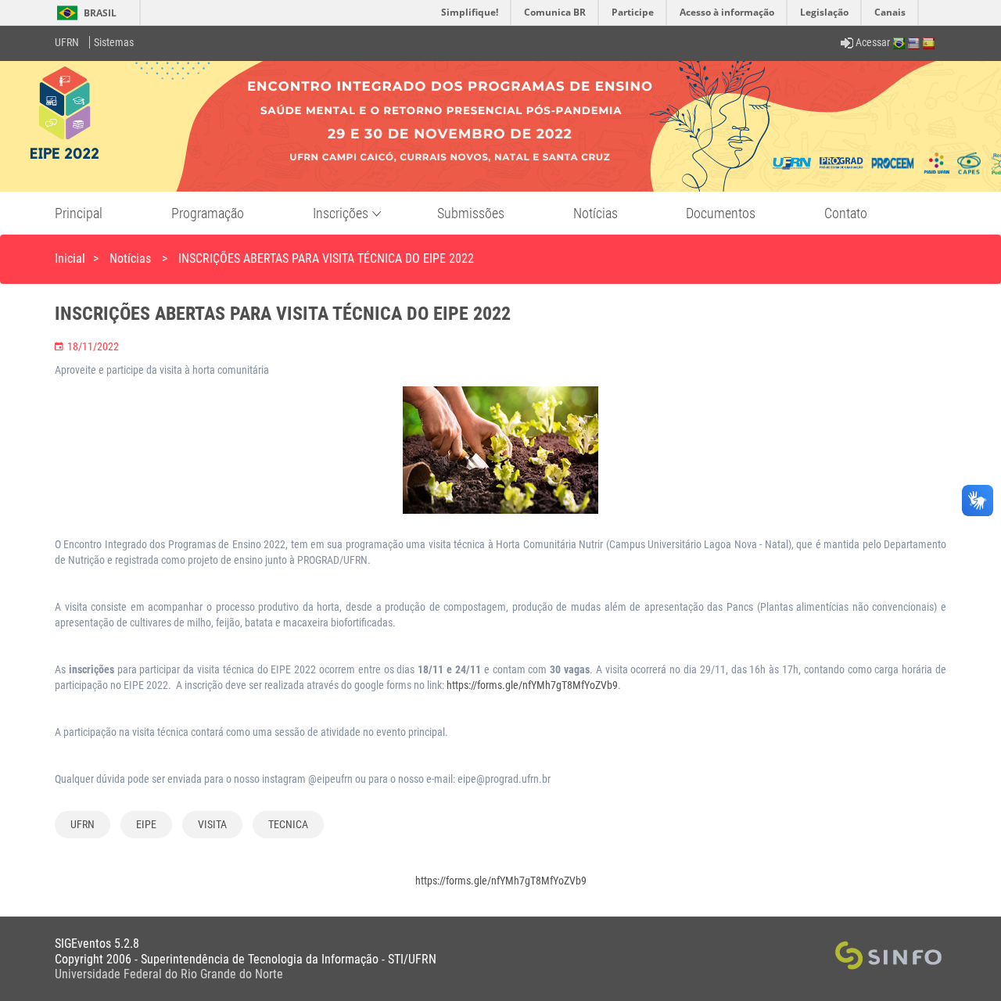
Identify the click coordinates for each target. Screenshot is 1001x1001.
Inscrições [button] (340, 213)
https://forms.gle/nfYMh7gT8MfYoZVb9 (532, 685)
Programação (207, 213)
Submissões (470, 213)
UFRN (67, 42)
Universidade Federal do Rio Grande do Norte (169, 974)
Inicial (70, 258)
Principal (78, 213)
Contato (845, 213)
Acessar (871, 42)
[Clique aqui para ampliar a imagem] (500, 455)
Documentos (720, 213)
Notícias (595, 213)
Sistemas (114, 42)
